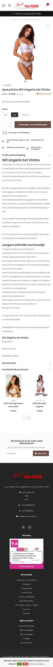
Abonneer (42, 453)
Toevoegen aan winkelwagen (32, 124)
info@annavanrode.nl (28, 516)
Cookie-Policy (26, 592)
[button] (25, 81)
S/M (5, 115)
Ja (19, 664)
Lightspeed (44, 657)
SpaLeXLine (7, 85)
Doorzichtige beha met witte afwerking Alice (13, 406)
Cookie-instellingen (26, 596)
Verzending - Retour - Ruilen (26, 605)
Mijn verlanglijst (26, 634)
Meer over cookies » (37, 664)
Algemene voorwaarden (27, 580)
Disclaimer (26, 584)
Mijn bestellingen (27, 630)
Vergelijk (26, 638)
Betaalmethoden (26, 601)
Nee (25, 664)
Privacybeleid (26, 588)
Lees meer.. (25, 101)
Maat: (5, 109)
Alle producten (26, 642)
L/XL (14, 115)
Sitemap (26, 613)
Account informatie (26, 626)
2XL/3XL (25, 115)
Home (15, 19)
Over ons (26, 609)
